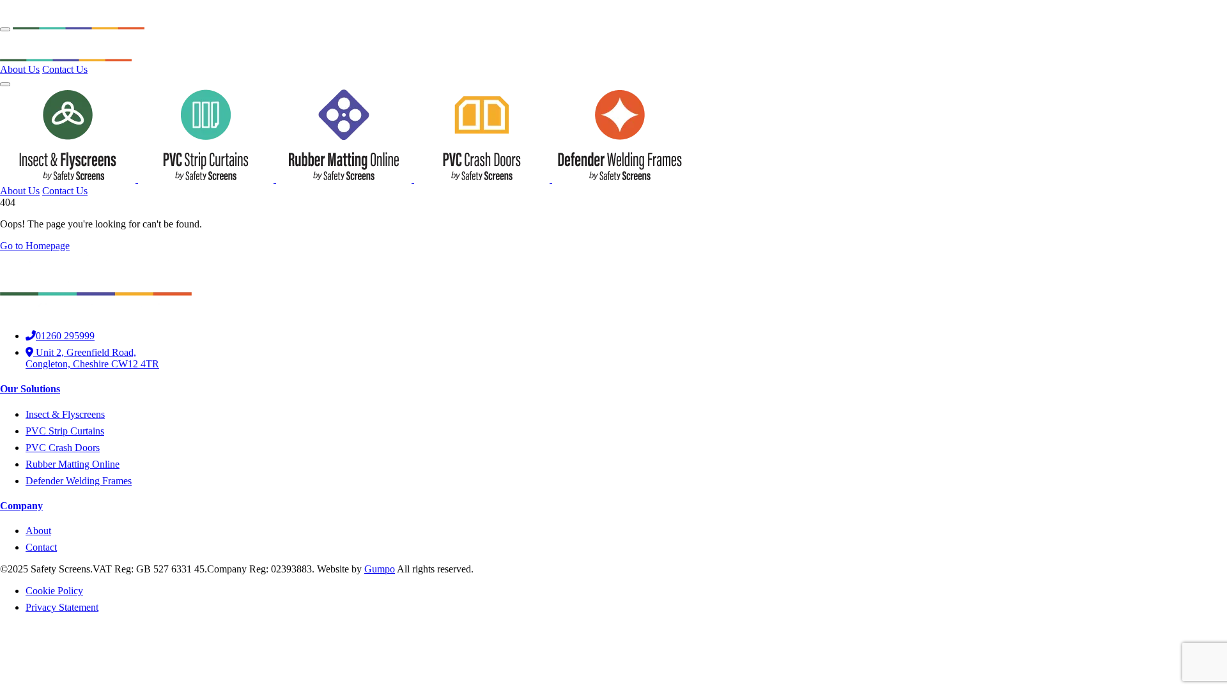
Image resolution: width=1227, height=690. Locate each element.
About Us (20, 69)
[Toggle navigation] (5, 29)
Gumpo (379, 569)
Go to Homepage (35, 245)
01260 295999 (65, 335)
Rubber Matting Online (73, 464)
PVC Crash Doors (63, 447)
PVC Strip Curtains (65, 430)
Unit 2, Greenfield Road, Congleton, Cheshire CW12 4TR (92, 358)
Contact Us (65, 69)
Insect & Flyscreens (65, 414)
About (38, 530)
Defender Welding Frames (79, 480)
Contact (41, 547)
